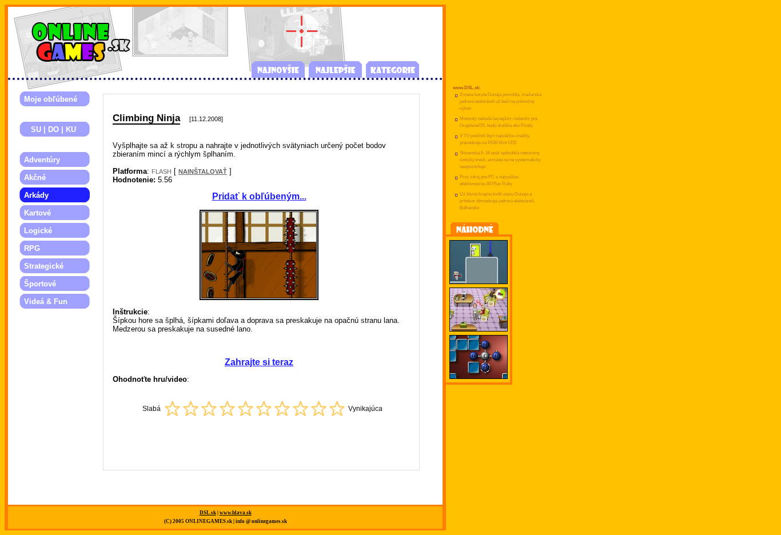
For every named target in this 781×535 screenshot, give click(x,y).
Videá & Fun (45, 301)
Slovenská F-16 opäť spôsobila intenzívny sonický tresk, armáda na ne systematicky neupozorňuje (500, 159)
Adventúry (42, 159)
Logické (38, 230)
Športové (40, 284)
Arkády (36, 195)
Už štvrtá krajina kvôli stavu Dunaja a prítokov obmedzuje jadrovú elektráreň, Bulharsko (497, 200)
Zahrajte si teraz (259, 362)
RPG (32, 248)
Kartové (37, 213)
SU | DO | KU (50, 129)
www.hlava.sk (236, 513)
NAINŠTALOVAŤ (202, 171)
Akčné (35, 177)
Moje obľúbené (50, 99)
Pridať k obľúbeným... (259, 196)
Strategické (43, 266)
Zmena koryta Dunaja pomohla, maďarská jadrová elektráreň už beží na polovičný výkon (500, 101)
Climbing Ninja (146, 117)
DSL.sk (208, 513)
